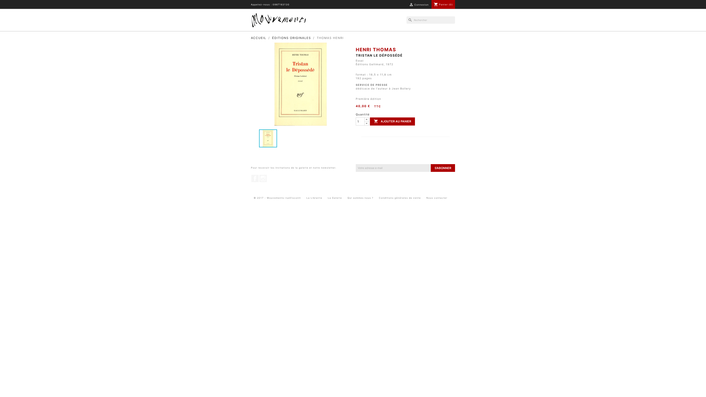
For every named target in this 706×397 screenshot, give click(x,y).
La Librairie (314, 197)
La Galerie (335, 197)
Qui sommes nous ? (360, 197)
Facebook (255, 178)
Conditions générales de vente (400, 197)
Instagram (263, 178)
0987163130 (281, 4)
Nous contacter (436, 197)
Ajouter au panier (392, 121)
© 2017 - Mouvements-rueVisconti (277, 197)
